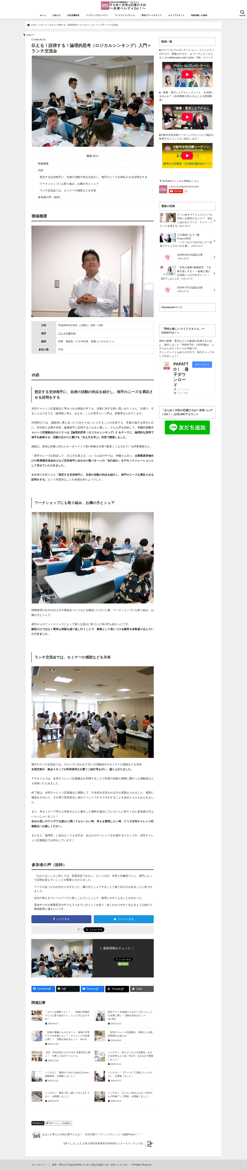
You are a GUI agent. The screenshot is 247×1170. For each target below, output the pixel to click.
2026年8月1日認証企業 (190, 256)
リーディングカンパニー (97, 15)
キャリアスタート (176, 15)
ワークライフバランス (125, 15)
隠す (95, 156)
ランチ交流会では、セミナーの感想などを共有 (68, 190)
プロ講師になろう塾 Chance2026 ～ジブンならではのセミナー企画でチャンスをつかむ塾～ (186, 240)
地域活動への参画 (199, 15)
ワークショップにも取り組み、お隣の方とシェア (69, 183)
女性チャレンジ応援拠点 (60, 1123)
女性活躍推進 (73, 15)
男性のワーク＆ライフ (151, 15)
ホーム (43, 15)
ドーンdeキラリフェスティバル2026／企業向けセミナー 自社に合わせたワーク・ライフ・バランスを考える (186, 220)
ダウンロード (202, 364)
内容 (40, 170)
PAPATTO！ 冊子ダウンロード (181, 374)
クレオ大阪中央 (67, 333)
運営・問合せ (58, 1164)
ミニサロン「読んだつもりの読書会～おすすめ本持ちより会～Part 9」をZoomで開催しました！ (130, 1056)
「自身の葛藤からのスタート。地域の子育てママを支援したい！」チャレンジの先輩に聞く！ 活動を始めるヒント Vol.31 (67, 1036)
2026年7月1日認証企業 (190, 289)
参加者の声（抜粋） (50, 197)
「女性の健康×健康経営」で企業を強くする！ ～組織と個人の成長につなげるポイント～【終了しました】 (185, 273)
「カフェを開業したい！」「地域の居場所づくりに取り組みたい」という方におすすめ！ (67, 1015)
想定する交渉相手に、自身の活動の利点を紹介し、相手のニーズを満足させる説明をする (93, 177)
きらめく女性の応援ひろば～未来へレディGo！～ (106, 1164)
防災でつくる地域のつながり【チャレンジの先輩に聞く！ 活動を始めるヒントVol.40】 (130, 1015)
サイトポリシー (39, 1164)
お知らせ (56, 15)
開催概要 (43, 163)
